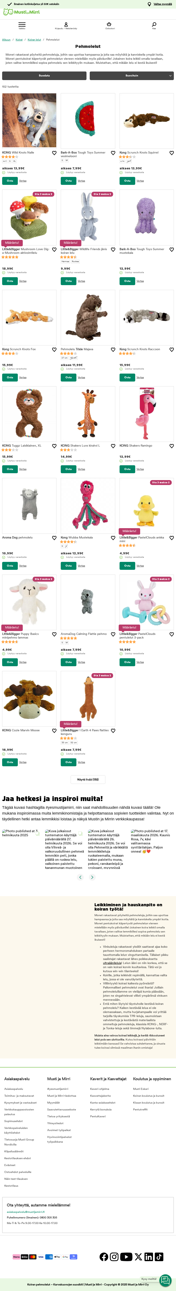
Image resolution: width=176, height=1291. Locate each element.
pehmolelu (17, 537)
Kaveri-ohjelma (99, 1089)
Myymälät (53, 1102)
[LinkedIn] (148, 1256)
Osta (10, 180)
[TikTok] (158, 1256)
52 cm (74, 743)
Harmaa (65, 261)
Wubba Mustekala (77, 537)
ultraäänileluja (112, 963)
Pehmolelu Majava (77, 349)
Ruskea (75, 261)
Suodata (44, 75)
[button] (22, 849)
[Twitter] (138, 1256)
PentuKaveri (98, 1116)
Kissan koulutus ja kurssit (148, 1102)
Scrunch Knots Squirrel (139, 152)
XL (14, 161)
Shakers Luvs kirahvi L (80, 445)
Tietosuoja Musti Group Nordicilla (19, 1142)
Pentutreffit (140, 1109)
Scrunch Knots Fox (19, 349)
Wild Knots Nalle (18, 152)
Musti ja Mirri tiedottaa (61, 1096)
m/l (4, 161)
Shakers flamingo (136, 445)
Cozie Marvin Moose (21, 730)
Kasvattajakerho (100, 1096)
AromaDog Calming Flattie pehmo (84, 634)
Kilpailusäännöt (14, 1151)
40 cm (73, 358)
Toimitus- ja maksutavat (19, 1096)
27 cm (65, 358)
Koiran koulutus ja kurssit (148, 1096)
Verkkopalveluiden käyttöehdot (16, 1130)
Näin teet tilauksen (16, 1179)
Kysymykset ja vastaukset (20, 1102)
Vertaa (22, 181)
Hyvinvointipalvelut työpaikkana (59, 1139)
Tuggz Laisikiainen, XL (21, 445)
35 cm (65, 743)
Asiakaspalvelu (13, 1089)
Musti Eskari (141, 1089)
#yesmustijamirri (57, 1089)
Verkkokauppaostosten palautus (19, 1112)
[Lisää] (54, 153)
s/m (122, 161)
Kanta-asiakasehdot (102, 1102)
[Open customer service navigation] (166, 1281)
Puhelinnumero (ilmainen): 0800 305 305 (32, 1217)
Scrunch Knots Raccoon (140, 349)
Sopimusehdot (13, 1121)
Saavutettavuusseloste (61, 1109)
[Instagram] (114, 1256)
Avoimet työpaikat (59, 1130)
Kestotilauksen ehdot (17, 1158)
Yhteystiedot (55, 1123)
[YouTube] (126, 1256)
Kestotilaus (11, 1186)
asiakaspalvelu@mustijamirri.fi (26, 1212)
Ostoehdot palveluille (17, 1172)
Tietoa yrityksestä (58, 1116)
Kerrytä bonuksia (101, 1109)
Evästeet (9, 1165)
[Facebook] (104, 1256)
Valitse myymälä (163, 4)
